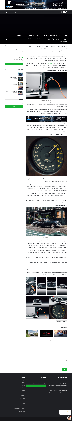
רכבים (33, 12)
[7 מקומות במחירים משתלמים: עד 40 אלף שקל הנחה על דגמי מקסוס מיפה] (32, 333)
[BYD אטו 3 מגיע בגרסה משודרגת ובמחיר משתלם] (60, 333)
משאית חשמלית (22, 401)
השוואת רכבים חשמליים (14, 419)
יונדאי (23, 396)
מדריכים (27, 12)
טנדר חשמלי (22, 392)
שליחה (14, 64)
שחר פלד (65, 41)
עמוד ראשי (64, 16)
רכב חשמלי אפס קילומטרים (17, 59)
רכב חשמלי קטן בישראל (13, 77)
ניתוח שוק (22, 403)
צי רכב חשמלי (22, 409)
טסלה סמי (22, 395)
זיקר (23, 388)
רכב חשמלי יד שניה (19, 60)
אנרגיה (23, 382)
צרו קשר (19, 419)
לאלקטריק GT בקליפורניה (59, 55)
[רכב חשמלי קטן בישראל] (20, 79)
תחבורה (23, 413)
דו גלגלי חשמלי (22, 387)
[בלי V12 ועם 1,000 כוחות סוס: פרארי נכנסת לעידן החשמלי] (46, 333)
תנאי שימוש (26, 419)
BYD (23, 380)
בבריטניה (50, 63)
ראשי (45, 12)
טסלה (23, 393)
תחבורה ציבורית (22, 414)
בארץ (23, 383)
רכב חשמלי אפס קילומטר (20, 411)
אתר (44, 364)
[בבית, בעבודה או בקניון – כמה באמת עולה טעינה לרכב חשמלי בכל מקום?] (20, 83)
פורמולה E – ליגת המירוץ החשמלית (19, 408)
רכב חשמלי (58, 321)
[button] (31, 286)
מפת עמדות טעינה (20, 12)
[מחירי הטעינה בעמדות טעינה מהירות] (20, 93)
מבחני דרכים (22, 398)
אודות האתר (22, 419)
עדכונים (23, 405)
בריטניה (64, 321)
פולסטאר (22, 406)
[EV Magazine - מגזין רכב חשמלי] (63, 12)
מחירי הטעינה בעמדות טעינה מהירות (11, 91)
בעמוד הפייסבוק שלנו (60, 390)
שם (66, 360)
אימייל (66, 364)
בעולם (23, 385)
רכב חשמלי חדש (19, 57)
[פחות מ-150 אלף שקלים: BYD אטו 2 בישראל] (20, 74)
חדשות (39, 12)
